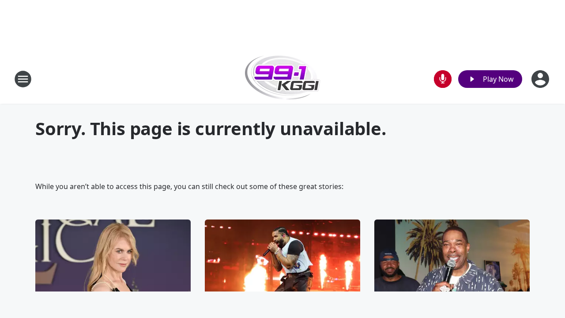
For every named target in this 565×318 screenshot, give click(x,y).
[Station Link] (282, 79)
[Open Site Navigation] (23, 79)
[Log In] (541, 79)
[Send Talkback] (443, 79)
